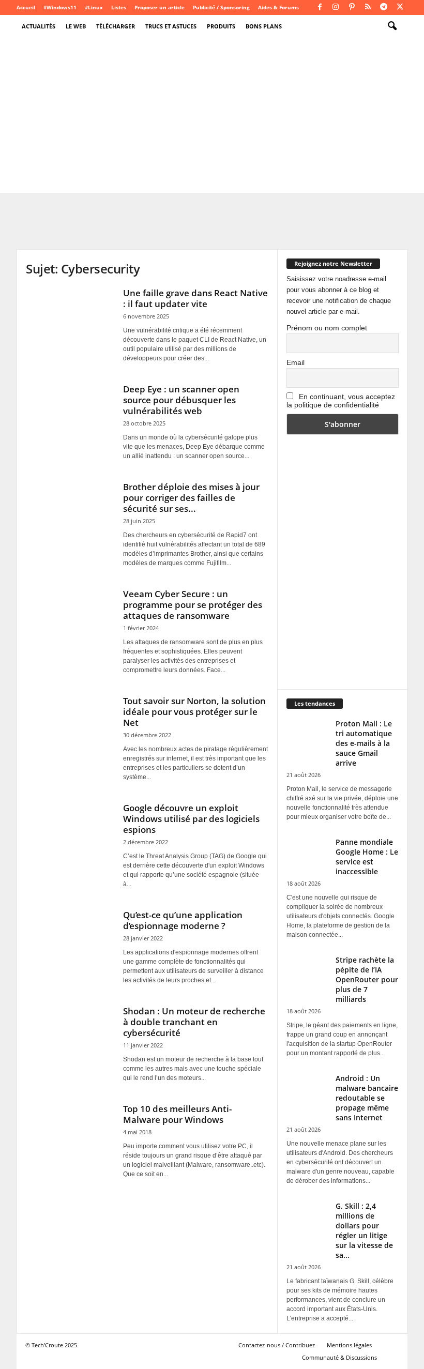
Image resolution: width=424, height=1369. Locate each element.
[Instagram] (335, 7)
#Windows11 (60, 7)
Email (295, 362)
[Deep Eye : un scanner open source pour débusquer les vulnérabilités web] (69, 416)
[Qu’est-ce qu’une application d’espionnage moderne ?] (69, 942)
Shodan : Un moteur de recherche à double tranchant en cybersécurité (194, 1022)
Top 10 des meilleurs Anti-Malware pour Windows (177, 1114)
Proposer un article (159, 7)
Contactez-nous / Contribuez (276, 1345)
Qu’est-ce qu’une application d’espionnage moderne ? (183, 920)
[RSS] (367, 7)
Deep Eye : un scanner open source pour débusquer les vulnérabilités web (181, 400)
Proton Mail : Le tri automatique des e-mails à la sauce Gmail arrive (364, 743)
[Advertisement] (212, 115)
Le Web (76, 26)
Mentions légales (349, 1345)
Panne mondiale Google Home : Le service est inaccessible (367, 856)
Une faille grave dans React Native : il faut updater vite (195, 298)
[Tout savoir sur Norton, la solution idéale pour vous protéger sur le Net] (69, 727)
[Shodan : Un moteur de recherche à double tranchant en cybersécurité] (69, 1038)
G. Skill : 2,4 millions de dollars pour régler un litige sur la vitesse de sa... (364, 1230)
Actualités (38, 26)
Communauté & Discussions (339, 1357)
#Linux (94, 7)
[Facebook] (319, 7)
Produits (221, 26)
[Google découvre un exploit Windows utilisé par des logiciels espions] (69, 835)
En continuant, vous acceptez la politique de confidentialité (340, 400)
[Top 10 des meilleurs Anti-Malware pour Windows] (69, 1135)
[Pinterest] (351, 7)
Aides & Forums (278, 7)
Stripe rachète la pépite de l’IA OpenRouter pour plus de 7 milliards (367, 979)
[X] (399, 7)
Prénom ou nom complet (326, 328)
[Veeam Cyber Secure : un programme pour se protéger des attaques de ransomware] (69, 620)
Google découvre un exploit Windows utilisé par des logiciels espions (191, 818)
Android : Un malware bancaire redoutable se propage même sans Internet (367, 1097)
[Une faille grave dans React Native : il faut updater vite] (69, 320)
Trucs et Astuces (170, 26)
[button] (392, 26)
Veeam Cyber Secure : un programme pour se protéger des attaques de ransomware (192, 604)
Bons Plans (264, 26)
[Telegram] (383, 7)
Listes (118, 7)
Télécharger (115, 26)
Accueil (26, 7)
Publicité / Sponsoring (221, 7)
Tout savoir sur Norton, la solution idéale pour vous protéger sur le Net (194, 711)
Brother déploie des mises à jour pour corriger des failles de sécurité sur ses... (191, 497)
